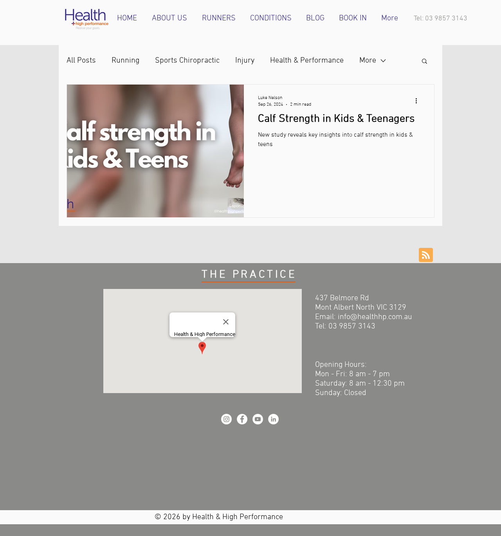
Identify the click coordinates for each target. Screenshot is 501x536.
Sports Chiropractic (187, 60)
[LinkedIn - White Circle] (273, 419)
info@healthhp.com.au (375, 317)
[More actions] (419, 100)
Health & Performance (307, 60)
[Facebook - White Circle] (242, 419)
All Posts (81, 60)
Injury (244, 60)
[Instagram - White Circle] (226, 419)
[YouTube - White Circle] (257, 419)
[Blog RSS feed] (426, 255)
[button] (424, 62)
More (367, 60)
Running (125, 60)
